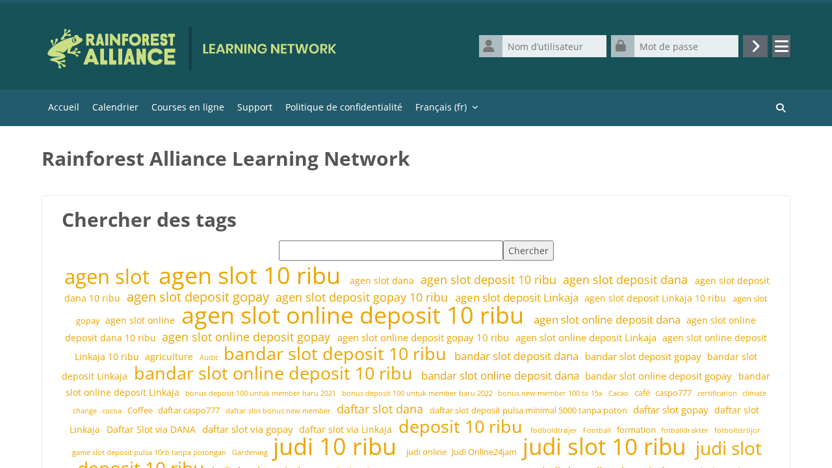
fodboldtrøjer (554, 430)
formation (637, 430)
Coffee (141, 410)
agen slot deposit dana (627, 279)
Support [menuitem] (254, 107)
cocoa (113, 410)
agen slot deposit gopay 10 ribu (363, 297)
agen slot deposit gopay (199, 297)
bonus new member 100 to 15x (551, 393)
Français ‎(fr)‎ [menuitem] (441, 107)
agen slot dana (383, 280)
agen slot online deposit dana (608, 319)
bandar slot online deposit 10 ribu (275, 373)
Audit (210, 357)
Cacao (619, 393)
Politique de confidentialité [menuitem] (343, 107)
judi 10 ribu (337, 446)
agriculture (170, 356)
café (643, 392)
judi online (427, 452)
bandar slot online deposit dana (501, 375)
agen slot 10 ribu (252, 275)
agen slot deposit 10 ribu (490, 279)
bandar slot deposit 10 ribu (337, 353)
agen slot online (141, 320)
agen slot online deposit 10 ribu (355, 314)
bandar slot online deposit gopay (659, 376)
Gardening (251, 452)
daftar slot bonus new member (279, 410)
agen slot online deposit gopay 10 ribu (424, 337)
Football (598, 430)
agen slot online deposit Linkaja (587, 337)
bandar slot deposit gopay (644, 356)
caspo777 (674, 392)
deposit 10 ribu (462, 426)
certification (718, 393)
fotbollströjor (737, 430)
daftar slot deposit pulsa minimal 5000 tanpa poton (529, 410)
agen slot (109, 276)
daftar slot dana (381, 409)
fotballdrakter (685, 430)
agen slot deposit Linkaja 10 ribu (656, 298)
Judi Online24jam (485, 452)
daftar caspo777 (190, 410)
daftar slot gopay (672, 410)
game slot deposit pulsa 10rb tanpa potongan (150, 452)
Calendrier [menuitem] (115, 107)
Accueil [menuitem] (63, 107)
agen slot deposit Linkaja (518, 297)
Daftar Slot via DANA (152, 429)
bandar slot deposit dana (517, 355)
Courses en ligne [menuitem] (187, 107)
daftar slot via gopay (249, 429)
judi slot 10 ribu (607, 446)
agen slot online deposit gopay (247, 336)
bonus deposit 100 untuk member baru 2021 (261, 393)
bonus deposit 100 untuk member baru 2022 (418, 393)
